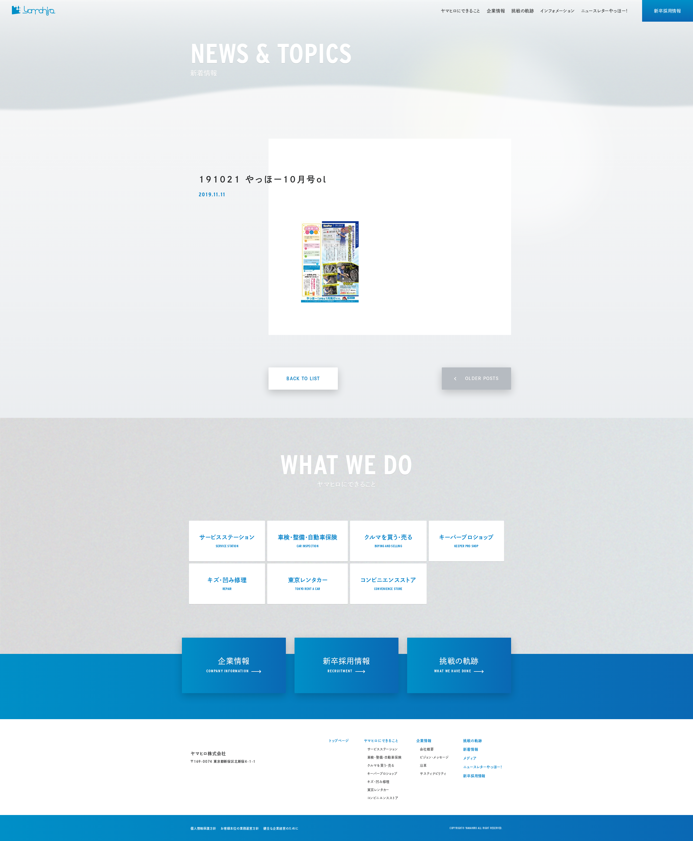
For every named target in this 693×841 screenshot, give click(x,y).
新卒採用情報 (667, 11)
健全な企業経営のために (281, 828)
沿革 (423, 765)
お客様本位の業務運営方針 (240, 828)
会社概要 (427, 749)
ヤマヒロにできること (460, 11)
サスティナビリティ (433, 773)
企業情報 (496, 11)
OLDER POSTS (482, 378)
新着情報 (470, 749)
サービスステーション (382, 749)
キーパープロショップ (382, 773)
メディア (469, 758)
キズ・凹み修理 (378, 781)
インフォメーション (557, 11)
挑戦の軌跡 (522, 11)
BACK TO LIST (303, 378)
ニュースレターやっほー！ (604, 11)
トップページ (339, 740)
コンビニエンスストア (382, 798)
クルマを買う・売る (380, 765)
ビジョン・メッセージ (434, 757)
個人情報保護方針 (203, 828)
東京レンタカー (378, 789)
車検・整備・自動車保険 (384, 757)
